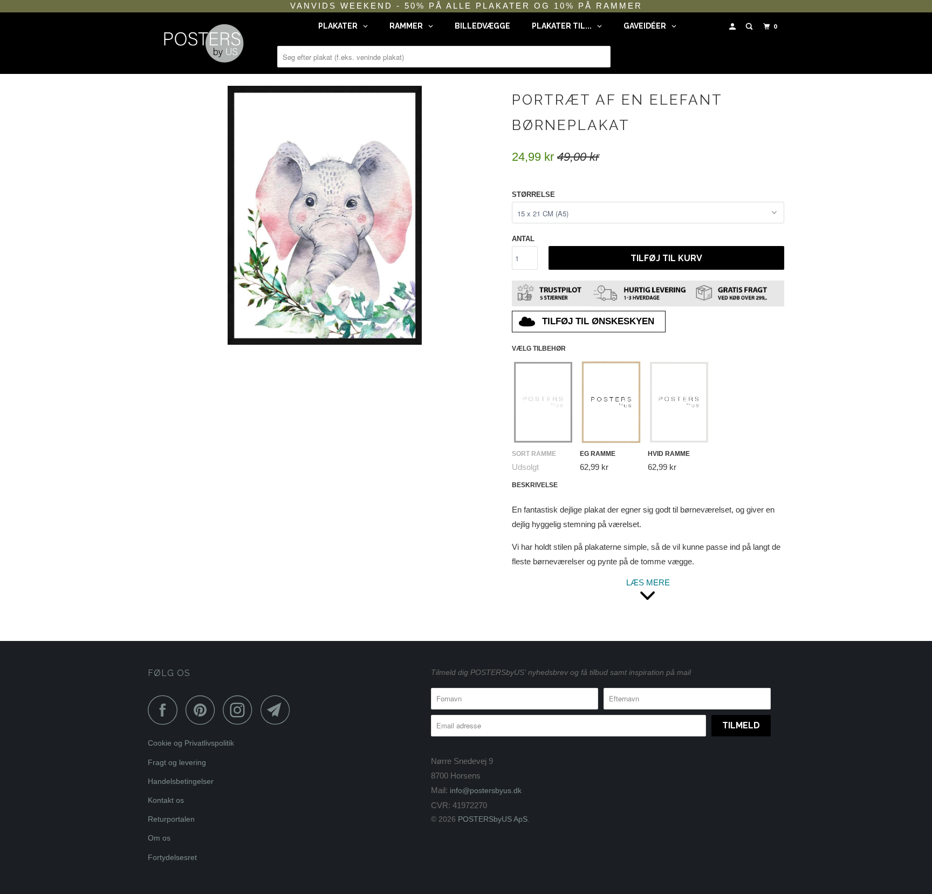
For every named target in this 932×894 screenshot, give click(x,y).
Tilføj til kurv (666, 258)
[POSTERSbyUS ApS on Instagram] (240, 710)
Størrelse (533, 194)
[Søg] (750, 27)
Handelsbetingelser (181, 781)
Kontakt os (166, 800)
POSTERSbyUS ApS (492, 819)
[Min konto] (733, 27)
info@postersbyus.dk (486, 790)
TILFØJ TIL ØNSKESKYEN (598, 321)
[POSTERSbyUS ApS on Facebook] (165, 710)
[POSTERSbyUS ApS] (203, 43)
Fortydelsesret (172, 857)
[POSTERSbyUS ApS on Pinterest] (203, 710)
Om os (159, 838)
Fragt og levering (177, 762)
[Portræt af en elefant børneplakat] (324, 215)
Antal (523, 239)
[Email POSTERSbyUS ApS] (278, 710)
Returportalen (171, 819)
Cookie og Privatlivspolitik (191, 743)
